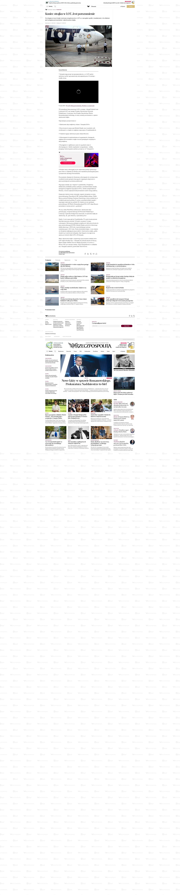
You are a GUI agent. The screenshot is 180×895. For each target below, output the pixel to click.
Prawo (75, 351)
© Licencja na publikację (64, 251)
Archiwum (67, 325)
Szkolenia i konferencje (50, 333)
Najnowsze (67, 260)
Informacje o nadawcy (58, 325)
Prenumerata (68, 324)
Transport (58, 9)
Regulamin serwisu (57, 324)
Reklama (67, 321)
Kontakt (47, 322)
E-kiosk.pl (79, 321)
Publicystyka (87, 351)
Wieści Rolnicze (80, 328)
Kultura (102, 351)
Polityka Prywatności (57, 321)
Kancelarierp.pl (80, 327)
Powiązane (48, 260)
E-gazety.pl (79, 322)
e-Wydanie (122, 6)
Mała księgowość (80, 325)
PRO (81, 351)
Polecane (57, 260)
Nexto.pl (78, 324)
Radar (108, 351)
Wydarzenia (60, 351)
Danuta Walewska (63, 70)
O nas (46, 321)
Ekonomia (93, 6)
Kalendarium (56, 336)
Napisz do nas (48, 324)
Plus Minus (95, 351)
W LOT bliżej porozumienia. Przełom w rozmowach (80, 105)
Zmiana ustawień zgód (58, 322)
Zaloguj (130, 6)
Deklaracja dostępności (58, 327)
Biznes (54, 9)
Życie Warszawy (80, 330)
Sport (114, 351)
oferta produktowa (67, 336)
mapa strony (48, 336)
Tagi (76, 260)
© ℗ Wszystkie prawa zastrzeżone (66, 252)
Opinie (115, 399)
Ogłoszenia (67, 322)
